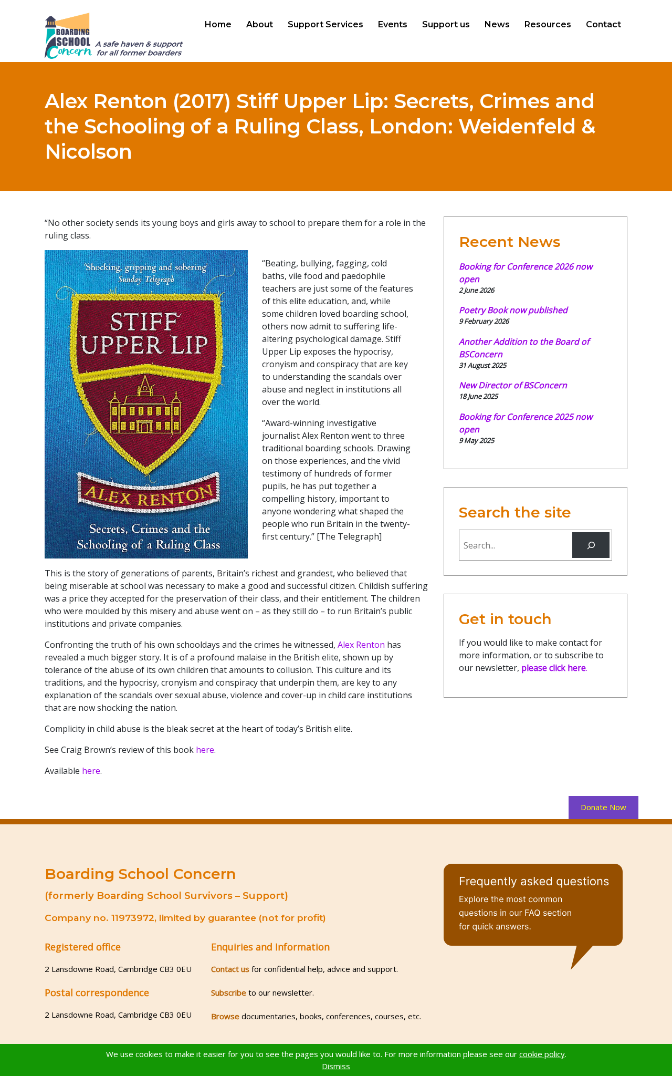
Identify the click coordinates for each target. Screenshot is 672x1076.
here (205, 750)
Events (392, 24)
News (497, 24)
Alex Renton (361, 644)
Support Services (325, 24)
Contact (603, 24)
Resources (547, 24)
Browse (225, 1016)
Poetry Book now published (513, 310)
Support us (446, 24)
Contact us (230, 969)
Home (218, 24)
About (259, 24)
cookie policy (542, 1054)
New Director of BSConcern (513, 385)
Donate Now (603, 807)
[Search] (591, 545)
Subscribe (228, 992)
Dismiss (336, 1066)
